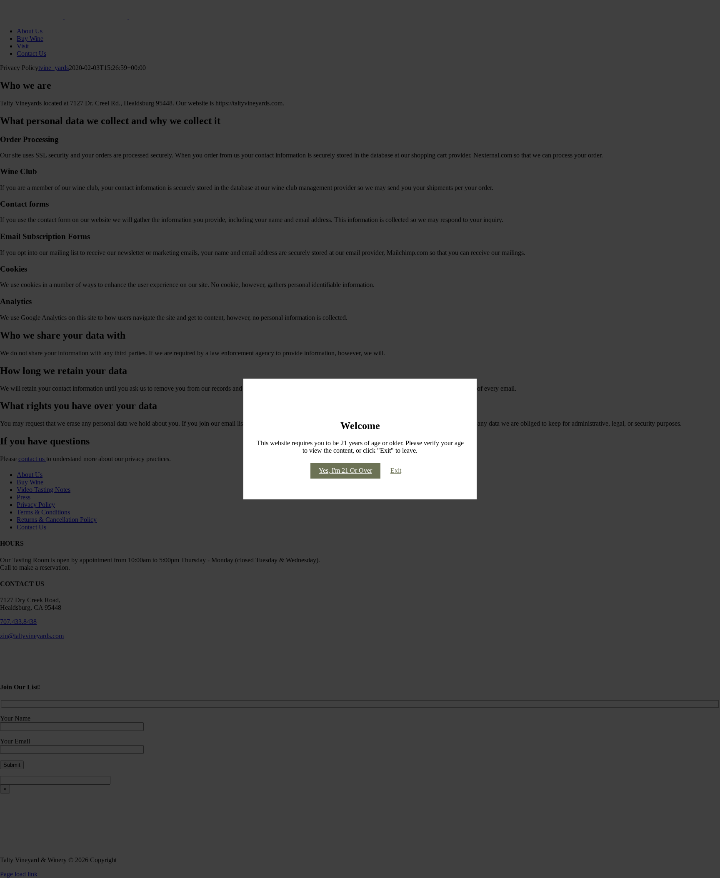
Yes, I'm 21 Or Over (345, 470)
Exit (395, 470)
